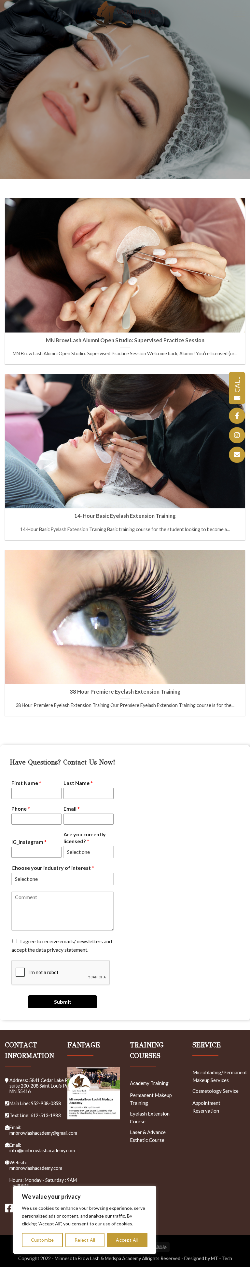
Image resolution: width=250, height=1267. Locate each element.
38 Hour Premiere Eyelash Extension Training (125, 691)
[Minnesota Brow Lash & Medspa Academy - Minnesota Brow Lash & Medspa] (125, 14)
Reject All (85, 1240)
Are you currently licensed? (84, 837)
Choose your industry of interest (52, 868)
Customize (42, 1240)
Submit (62, 1002)
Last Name (78, 783)
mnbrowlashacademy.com (35, 1168)
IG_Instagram (29, 842)
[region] (84, 1220)
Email (71, 808)
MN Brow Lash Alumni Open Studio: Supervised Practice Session (125, 340)
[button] (239, 15)
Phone (20, 808)
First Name (26, 783)
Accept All (127, 1240)
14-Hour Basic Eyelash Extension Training (125, 516)
